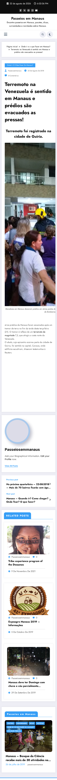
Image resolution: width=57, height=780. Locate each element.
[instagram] (32, 10)
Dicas (38, 723)
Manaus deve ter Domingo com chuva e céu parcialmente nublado (26, 684)
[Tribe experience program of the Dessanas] (28, 539)
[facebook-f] (20, 10)
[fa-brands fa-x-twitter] (24, 10)
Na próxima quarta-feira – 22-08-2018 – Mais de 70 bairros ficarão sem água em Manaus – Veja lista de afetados (28, 486)
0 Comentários (13, 75)
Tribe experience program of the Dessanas (25, 562)
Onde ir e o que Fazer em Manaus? (20, 65)
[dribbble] (28, 10)
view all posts (11, 466)
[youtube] (36, 10)
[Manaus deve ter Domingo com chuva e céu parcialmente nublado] (28, 661)
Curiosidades (27, 723)
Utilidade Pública (20, 731)
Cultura (16, 723)
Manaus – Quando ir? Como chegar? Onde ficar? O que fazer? (27, 500)
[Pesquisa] (43, 34)
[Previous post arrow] (50, 484)
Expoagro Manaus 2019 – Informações (24, 623)
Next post (10, 494)
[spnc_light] (50, 34)
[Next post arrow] (50, 500)
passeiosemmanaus (14, 71)
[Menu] (5, 34)
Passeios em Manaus (27, 18)
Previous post (12, 480)
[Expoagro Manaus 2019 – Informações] (28, 600)
